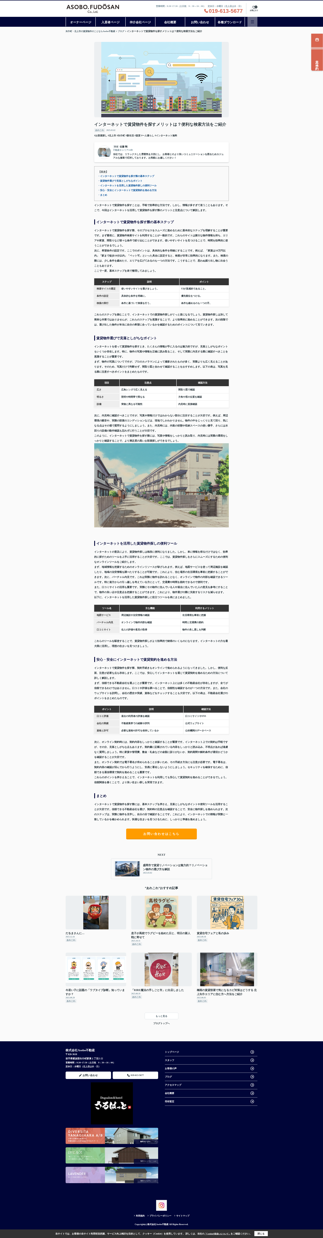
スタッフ (169, 1060)
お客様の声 (171, 1068)
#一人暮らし (147, 135)
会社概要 (170, 22)
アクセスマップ (173, 1085)
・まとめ (102, 195)
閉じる (261, 1233)
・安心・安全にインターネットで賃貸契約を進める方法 (127, 190)
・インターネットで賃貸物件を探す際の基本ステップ (126, 176)
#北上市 (112, 135)
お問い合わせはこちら (161, 833)
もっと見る (161, 1016)
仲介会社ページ (140, 22)
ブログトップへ (161, 1023)
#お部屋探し (100, 135)
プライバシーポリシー (160, 1215)
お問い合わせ (200, 22)
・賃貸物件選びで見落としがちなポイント (120, 181)
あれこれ (99, 130)
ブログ (168, 1076)
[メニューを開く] (252, 22)
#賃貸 (137, 135)
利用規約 (140, 1215)
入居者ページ (110, 22)
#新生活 (130, 135)
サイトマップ (182, 1215)
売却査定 (169, 1101)
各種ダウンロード (230, 22)
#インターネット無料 (166, 135)
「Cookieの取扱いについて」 (217, 1234)
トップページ (172, 1052)
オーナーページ (80, 22)
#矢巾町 (121, 135)
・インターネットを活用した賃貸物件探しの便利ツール (127, 185)
